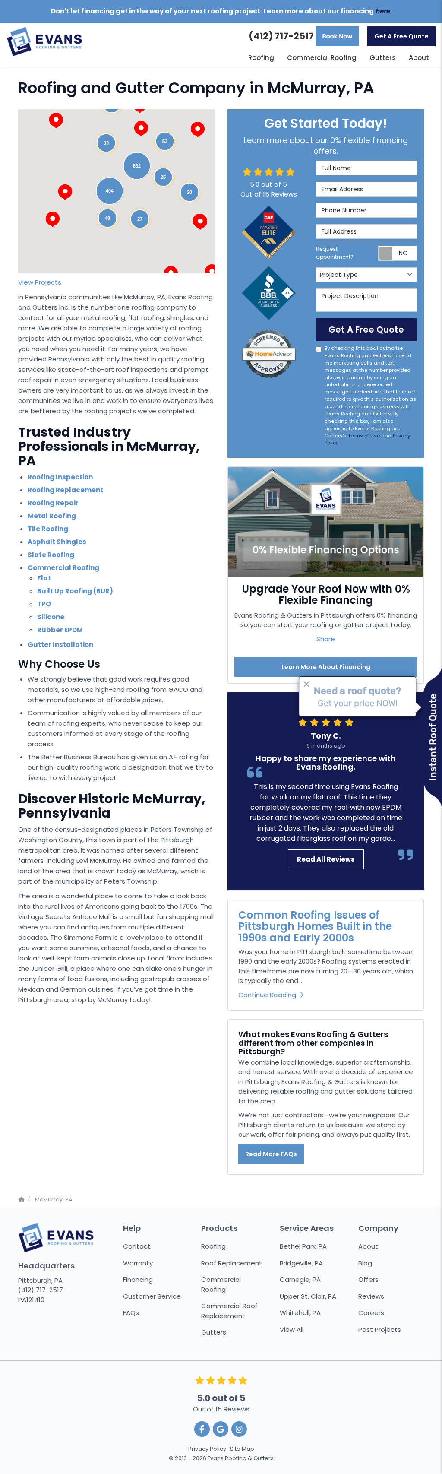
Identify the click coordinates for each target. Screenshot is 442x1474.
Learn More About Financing (325, 667)
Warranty (138, 1263)
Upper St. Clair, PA (308, 1296)
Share (325, 638)
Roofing (213, 1246)
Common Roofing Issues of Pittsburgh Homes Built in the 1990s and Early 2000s (315, 926)
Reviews (371, 1296)
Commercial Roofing (63, 567)
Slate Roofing (51, 554)
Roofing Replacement (65, 490)
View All (291, 1329)
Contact (137, 1246)
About (368, 1246)
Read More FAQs (271, 1154)
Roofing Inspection (60, 477)
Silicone (50, 616)
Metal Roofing (52, 515)
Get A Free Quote (401, 36)
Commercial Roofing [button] (322, 57)
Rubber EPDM (60, 629)
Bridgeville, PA (301, 1263)
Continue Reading (267, 994)
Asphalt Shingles (57, 541)
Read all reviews (326, 859)
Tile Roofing (48, 528)
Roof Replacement (231, 1263)
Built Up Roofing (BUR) (75, 591)
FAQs (131, 1312)
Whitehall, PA (300, 1312)
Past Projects (379, 1329)
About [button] (419, 57)
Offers (368, 1279)
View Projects (39, 282)
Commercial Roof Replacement (229, 1310)
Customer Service (152, 1296)
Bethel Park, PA (303, 1246)
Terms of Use (364, 435)
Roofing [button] (261, 57)
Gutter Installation (60, 644)
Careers (371, 1312)
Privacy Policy (207, 1448)
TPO (44, 604)
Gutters (213, 1332)
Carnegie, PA (300, 1279)
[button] (65, 192)
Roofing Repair (53, 502)
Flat (44, 578)
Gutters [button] (382, 57)
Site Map (242, 1448)
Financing (138, 1279)
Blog (365, 1263)
